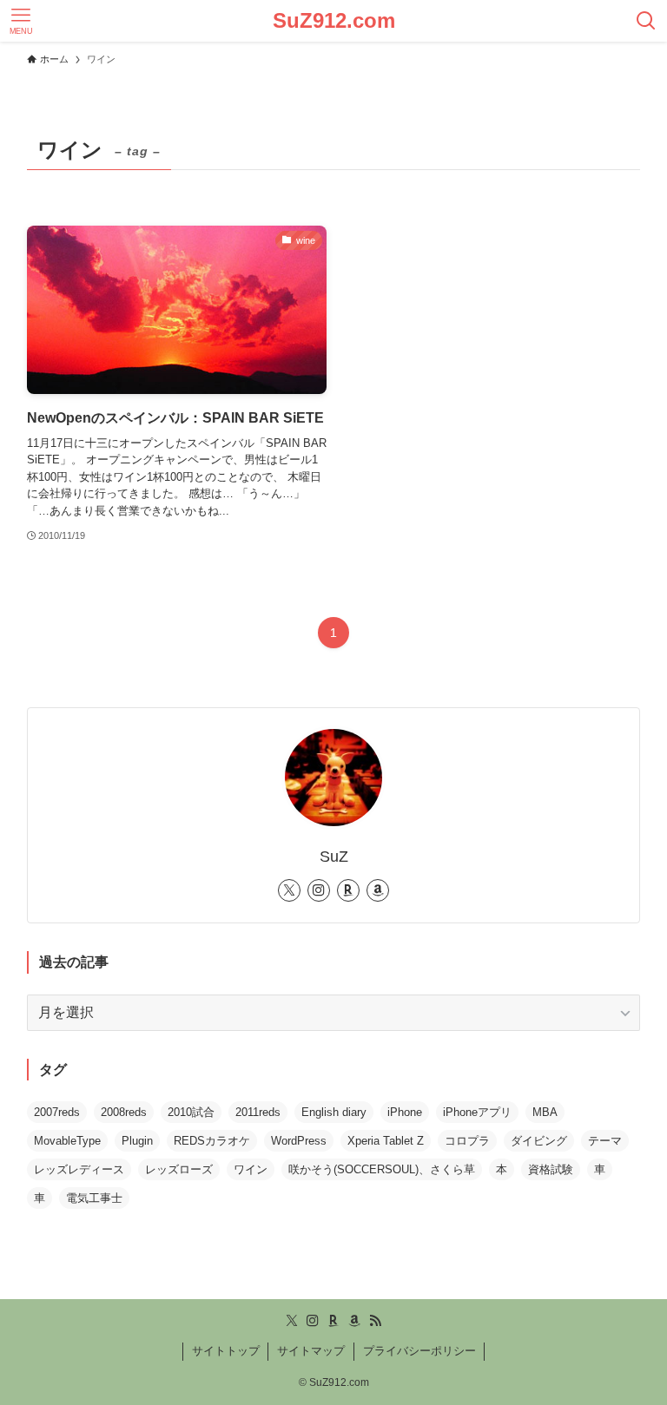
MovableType (67, 1140)
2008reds (124, 1112)
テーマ (605, 1140)
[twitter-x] (289, 890)
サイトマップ (311, 1350)
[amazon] (378, 890)
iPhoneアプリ (477, 1112)
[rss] (375, 1321)
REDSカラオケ (212, 1140)
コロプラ (467, 1140)
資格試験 (550, 1169)
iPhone (404, 1112)
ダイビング (539, 1140)
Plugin (137, 1140)
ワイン (250, 1169)
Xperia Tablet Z (385, 1140)
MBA (545, 1112)
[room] (348, 890)
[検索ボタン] (646, 21)
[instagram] (318, 890)
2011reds (258, 1112)
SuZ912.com (334, 20)
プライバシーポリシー (419, 1350)
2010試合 (191, 1112)
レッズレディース (79, 1169)
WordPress (299, 1140)
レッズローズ (179, 1169)
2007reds (57, 1112)
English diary (334, 1112)
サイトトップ (226, 1350)
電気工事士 (94, 1198)
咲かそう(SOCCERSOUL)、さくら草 (381, 1169)
